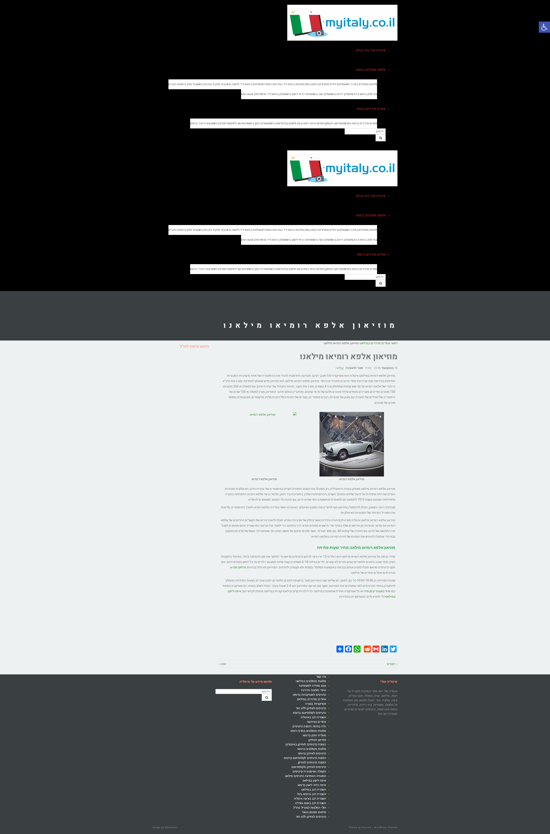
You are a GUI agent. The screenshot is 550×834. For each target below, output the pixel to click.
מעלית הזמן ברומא (314, 735)
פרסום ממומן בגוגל (314, 812)
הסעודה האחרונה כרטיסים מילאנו (305, 776)
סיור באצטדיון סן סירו (377, 591)
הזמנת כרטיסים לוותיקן (312, 762)
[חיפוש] (381, 137)
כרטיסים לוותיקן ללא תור (311, 708)
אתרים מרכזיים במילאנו (375, 343)
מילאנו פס (239, 567)
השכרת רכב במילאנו (313, 789)
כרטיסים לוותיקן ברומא (312, 753)
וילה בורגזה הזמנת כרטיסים (309, 726)
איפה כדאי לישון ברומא (312, 785)
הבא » (222, 664)
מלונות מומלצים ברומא (311, 749)
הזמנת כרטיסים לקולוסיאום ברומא (305, 758)
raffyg (340, 368)
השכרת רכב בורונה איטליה (310, 798)
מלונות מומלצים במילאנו (311, 681)
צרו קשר (321, 676)
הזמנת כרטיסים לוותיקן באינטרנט (305, 744)
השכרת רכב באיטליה (313, 717)
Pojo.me (366, 827)
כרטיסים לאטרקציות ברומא (309, 694)
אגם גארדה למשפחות (312, 685)
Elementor (171, 827)
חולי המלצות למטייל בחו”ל (309, 807)
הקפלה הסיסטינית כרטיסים (309, 771)
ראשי (394, 343)
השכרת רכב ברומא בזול (311, 794)
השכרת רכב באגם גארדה (310, 803)
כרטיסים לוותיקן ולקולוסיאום (309, 767)
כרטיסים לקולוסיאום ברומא (309, 712)
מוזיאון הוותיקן (317, 740)
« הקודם (392, 664)
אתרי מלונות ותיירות (313, 690)
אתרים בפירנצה (316, 721)
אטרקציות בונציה (315, 703)
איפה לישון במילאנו (314, 780)
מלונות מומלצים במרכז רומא (308, 730)
